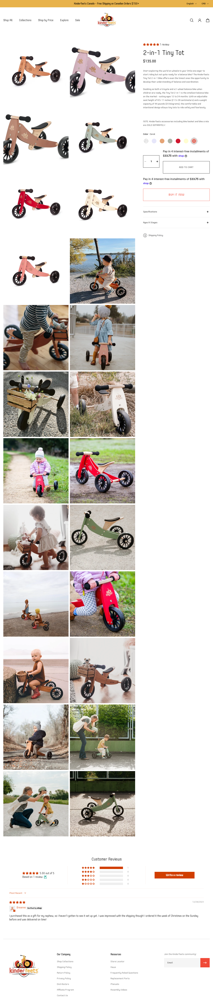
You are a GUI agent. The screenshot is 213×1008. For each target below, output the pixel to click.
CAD (204, 3)
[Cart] (208, 20)
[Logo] (106, 20)
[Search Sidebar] (192, 20)
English (190, 3)
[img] (17, 902)
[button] (151, 44)
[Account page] (200, 20)
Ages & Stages (150, 222)
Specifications (150, 211)
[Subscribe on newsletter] (205, 962)
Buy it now (176, 194)
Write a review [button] (174, 875)
